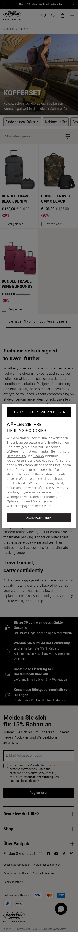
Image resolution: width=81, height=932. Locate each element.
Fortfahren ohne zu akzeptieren (38, 412)
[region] (39, 466)
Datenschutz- (16, 456)
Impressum (43, 506)
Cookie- (38, 456)
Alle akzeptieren (38, 517)
